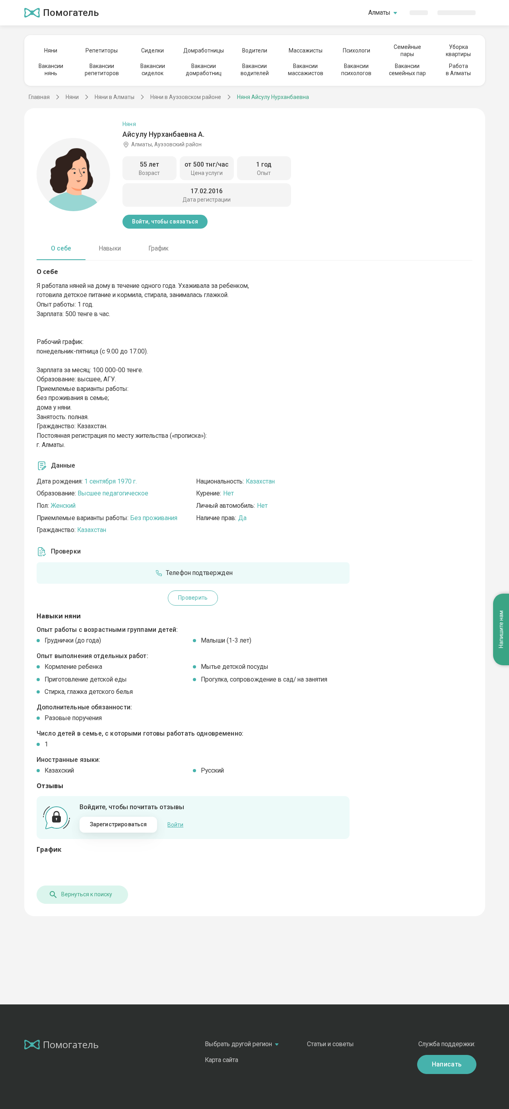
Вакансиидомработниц (203, 69)
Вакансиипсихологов (356, 69)
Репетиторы (101, 50)
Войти (175, 825)
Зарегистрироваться (118, 824)
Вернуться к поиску (86, 894)
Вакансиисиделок (152, 69)
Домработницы (203, 50)
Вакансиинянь (51, 69)
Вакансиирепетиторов (102, 69)
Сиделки (152, 50)
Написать (447, 1064)
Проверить (193, 597)
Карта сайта (221, 1060)
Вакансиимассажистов (305, 69)
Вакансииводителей (255, 69)
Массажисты (305, 50)
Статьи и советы (330, 1044)
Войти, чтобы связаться (165, 221)
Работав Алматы (458, 69)
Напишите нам (501, 630)
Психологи (356, 50)
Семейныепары (407, 50)
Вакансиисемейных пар (407, 69)
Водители (254, 50)
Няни (50, 50)
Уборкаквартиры (458, 50)
